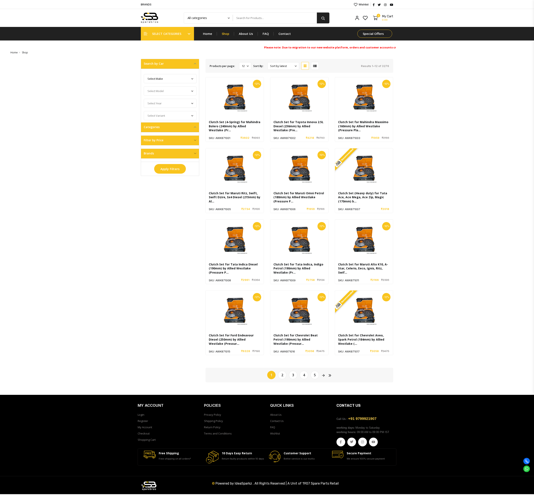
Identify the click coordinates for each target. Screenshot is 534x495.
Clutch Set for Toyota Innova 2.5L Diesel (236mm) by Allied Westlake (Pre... (298, 126)
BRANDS (146, 4)
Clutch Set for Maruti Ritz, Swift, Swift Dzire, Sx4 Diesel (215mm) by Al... (234, 197)
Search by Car (154, 64)
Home (207, 34)
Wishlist (363, 4)
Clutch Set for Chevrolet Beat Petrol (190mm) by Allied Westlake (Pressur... (295, 339)
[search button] (323, 18)
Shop (225, 34)
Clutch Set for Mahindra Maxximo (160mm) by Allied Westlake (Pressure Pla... (363, 126)
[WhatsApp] (526, 469)
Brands (149, 153)
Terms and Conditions (218, 433)
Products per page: (222, 66)
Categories (152, 127)
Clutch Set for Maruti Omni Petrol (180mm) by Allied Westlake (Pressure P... (298, 197)
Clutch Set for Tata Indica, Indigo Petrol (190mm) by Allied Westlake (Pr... (298, 268)
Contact (284, 34)
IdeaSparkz (243, 483)
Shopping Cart (147, 440)
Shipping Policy (213, 421)
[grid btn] (305, 66)
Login (141, 415)
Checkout (144, 433)
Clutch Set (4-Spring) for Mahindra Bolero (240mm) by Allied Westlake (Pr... (234, 126)
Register (143, 421)
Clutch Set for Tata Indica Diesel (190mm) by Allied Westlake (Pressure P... (233, 268)
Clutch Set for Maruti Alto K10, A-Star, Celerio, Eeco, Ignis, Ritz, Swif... (363, 268)
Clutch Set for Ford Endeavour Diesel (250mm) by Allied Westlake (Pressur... (231, 339)
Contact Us (277, 421)
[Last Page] (329, 375)
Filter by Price (153, 140)
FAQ (266, 34)
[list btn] (315, 66)
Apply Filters (170, 169)
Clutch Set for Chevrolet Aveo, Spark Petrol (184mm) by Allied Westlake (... (361, 339)
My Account (145, 427)
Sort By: (258, 66)
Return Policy (212, 427)
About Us (246, 34)
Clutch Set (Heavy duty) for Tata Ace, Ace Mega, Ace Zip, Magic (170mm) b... (362, 197)
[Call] (526, 461)
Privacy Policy (212, 415)
